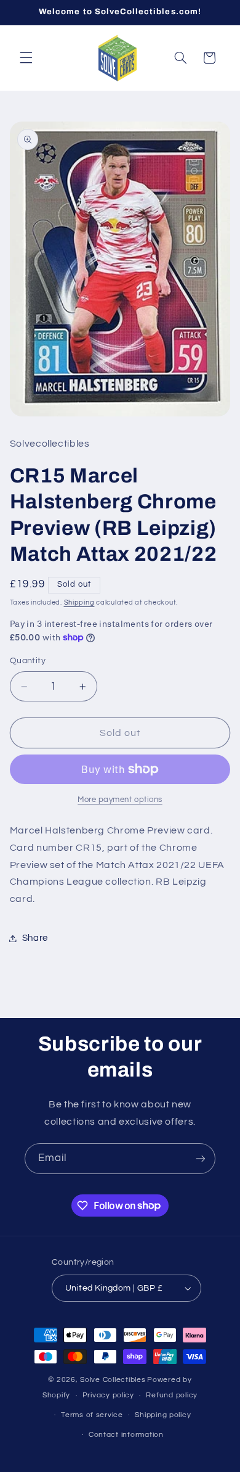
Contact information (126, 1434)
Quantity (28, 660)
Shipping (79, 602)
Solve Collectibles (112, 1379)
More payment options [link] (120, 800)
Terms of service (92, 1415)
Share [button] (35, 938)
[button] (26, 58)
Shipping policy (163, 1415)
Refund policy (172, 1395)
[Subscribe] (200, 1158)
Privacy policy (108, 1395)
